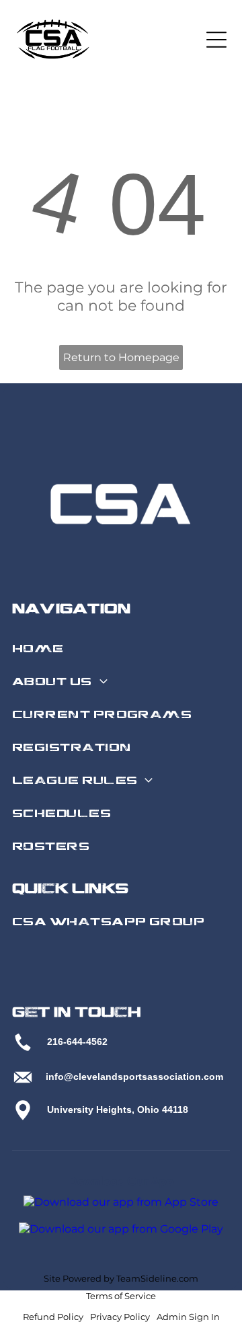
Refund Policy (53, 1316)
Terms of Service (121, 1295)
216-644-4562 (77, 1041)
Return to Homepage (121, 357)
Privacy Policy (120, 1316)
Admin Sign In (188, 1316)
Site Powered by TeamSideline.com (121, 1278)
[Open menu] (216, 40)
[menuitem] (119, 649)
